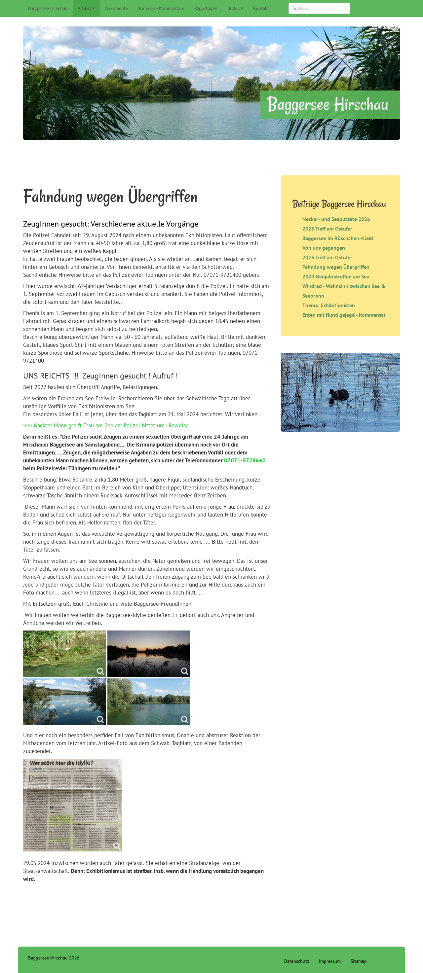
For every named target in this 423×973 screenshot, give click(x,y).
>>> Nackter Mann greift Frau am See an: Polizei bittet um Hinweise (106, 425)
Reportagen (205, 8)
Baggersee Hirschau (48, 8)
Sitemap (359, 961)
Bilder (233, 8)
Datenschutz (296, 961)
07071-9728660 (245, 460)
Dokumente (116, 8)
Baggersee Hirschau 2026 (54, 958)
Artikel (84, 8)
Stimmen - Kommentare (161, 8)
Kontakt (261, 8)
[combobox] (319, 8)
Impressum (330, 961)
